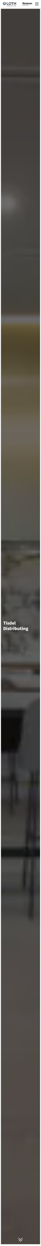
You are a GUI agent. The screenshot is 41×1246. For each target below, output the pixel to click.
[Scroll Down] (20, 1240)
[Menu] (37, 4)
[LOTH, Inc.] (9, 4)
